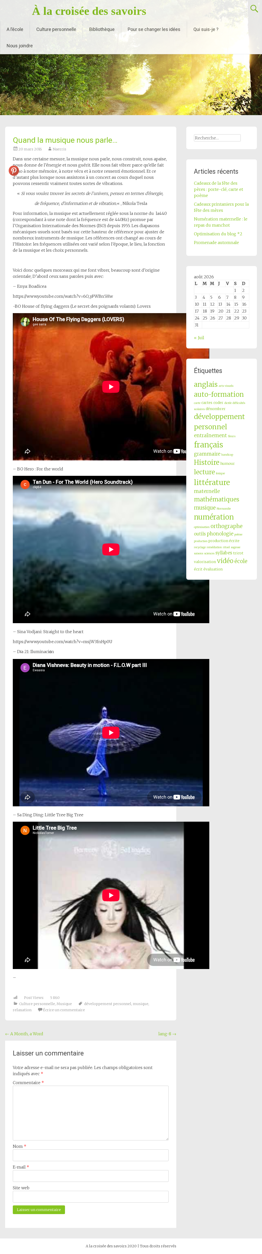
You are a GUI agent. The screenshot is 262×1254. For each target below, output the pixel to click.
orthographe (227, 526)
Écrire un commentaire (64, 1010)
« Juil (199, 337)
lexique (220, 473)
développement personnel (107, 1004)
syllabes (223, 553)
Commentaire (28, 1082)
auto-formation (219, 394)
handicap (227, 454)
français (208, 444)
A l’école (15, 29)
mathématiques (216, 499)
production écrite (224, 540)
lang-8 (167, 1033)
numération (214, 517)
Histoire (206, 462)
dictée (228, 403)
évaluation (213, 569)
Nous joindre (20, 45)
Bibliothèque (102, 29)
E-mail (21, 1167)
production (201, 541)
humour (227, 463)
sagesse (235, 547)
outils (200, 534)
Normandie (224, 508)
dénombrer (216, 408)
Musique (64, 1004)
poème (238, 534)
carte (197, 403)
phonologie (220, 534)
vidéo (225, 561)
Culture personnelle (56, 29)
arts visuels (226, 386)
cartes (206, 402)
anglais (206, 384)
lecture (204, 472)
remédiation (214, 547)
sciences (209, 553)
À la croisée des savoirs (89, 11)
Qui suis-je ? (206, 29)
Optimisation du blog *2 (218, 233)
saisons (198, 553)
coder (218, 402)
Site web (21, 1187)
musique (140, 1004)
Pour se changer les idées (154, 29)
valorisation (205, 561)
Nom (19, 1146)
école (240, 561)
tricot (238, 553)
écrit (198, 569)
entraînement (210, 435)
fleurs (231, 436)
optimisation (202, 527)
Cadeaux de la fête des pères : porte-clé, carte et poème (218, 189)
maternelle (207, 491)
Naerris (59, 149)
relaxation (22, 1010)
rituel (226, 547)
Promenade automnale (216, 242)
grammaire (207, 454)
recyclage (200, 547)
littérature (212, 482)
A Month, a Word (24, 1033)
